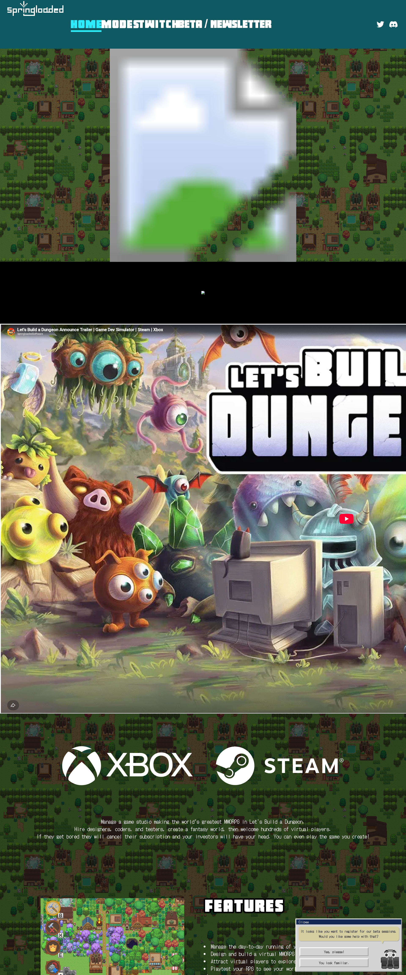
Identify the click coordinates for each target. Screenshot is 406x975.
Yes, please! (334, 951)
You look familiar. (334, 962)
